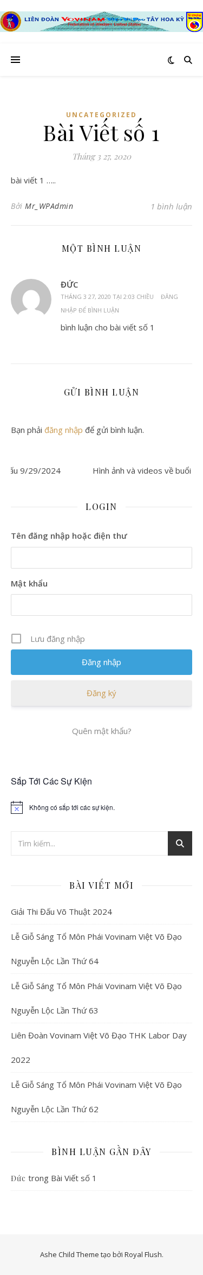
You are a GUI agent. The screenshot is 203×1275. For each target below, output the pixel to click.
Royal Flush (143, 1254)
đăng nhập (63, 429)
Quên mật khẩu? (102, 730)
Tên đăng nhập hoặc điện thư (69, 535)
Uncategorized (101, 114)
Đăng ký (101, 692)
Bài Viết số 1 (74, 1177)
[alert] (101, 807)
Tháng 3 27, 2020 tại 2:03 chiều (107, 296)
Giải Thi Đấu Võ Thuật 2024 (61, 911)
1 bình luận (171, 206)
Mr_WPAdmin (49, 206)
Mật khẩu (29, 583)
